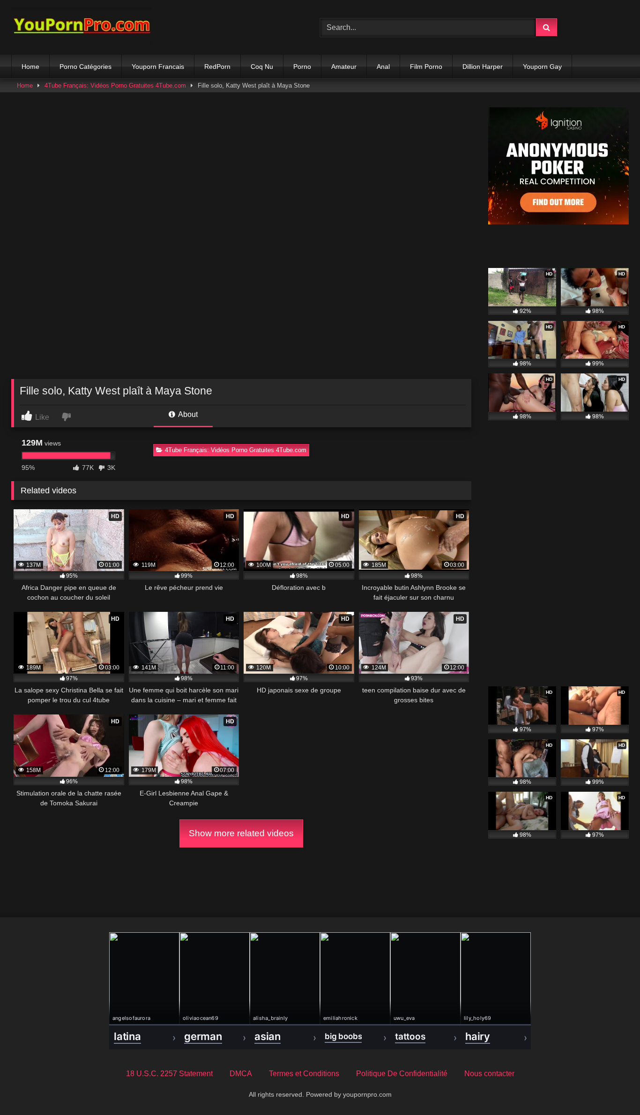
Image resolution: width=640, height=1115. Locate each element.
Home (30, 66)
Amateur (344, 66)
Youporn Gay (542, 66)
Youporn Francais (158, 66)
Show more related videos (241, 833)
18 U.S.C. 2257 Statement (169, 1074)
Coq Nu (262, 66)
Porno (302, 66)
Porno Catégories (86, 66)
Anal (383, 66)
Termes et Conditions (304, 1074)
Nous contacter (489, 1074)
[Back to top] (611, 1087)
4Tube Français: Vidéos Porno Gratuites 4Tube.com (115, 85)
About (187, 414)
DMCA (241, 1074)
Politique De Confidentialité (401, 1074)
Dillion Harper (482, 66)
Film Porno (426, 66)
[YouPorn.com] (81, 27)
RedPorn (217, 66)
